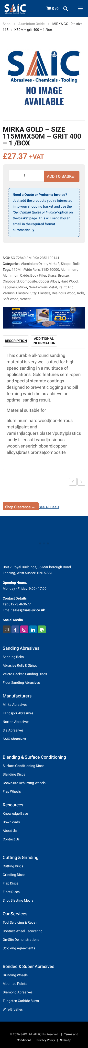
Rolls (80, 293)
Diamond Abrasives (18, 992)
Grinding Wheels (15, 975)
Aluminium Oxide (31, 23)
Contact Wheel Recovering (23, 931)
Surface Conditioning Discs (23, 765)
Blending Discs (14, 774)
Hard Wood (69, 281)
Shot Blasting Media (18, 900)
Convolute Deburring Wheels (24, 783)
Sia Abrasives (13, 730)
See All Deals (49, 507)
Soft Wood (11, 299)
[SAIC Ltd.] (21, 9)
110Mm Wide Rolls (26, 269)
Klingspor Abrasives (18, 713)
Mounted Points (15, 983)
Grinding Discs (14, 874)
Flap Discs (10, 883)
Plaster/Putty (26, 293)
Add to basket (61, 176)
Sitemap (65, 1040)
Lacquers (10, 287)
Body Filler (38, 275)
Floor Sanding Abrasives (21, 682)
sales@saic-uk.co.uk (29, 610)
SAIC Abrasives (14, 739)
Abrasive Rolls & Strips (20, 665)
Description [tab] (16, 340)
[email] (7, 629)
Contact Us (11, 839)
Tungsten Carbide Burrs (21, 1000)
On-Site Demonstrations (21, 939)
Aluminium (69, 269)
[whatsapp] (42, 629)
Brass (52, 275)
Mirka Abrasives (15, 704)
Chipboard (11, 281)
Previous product (73, 482)
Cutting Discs (13, 866)
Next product (81, 482)
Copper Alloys (48, 281)
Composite (28, 281)
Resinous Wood (64, 293)
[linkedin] (33, 629)
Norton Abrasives (16, 721)
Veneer (25, 299)
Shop (7, 23)
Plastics (44, 293)
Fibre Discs (11, 892)
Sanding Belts (13, 656)
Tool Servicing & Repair (20, 922)
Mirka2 (54, 263)
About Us (10, 830)
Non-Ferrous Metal (43, 287)
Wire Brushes (13, 1009)
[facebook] (15, 629)
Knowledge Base (15, 813)
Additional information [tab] (44, 341)
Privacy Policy (45, 1040)
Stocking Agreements (19, 948)
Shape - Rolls (70, 263)
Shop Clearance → (20, 507)
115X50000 (50, 269)
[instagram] (24, 629)
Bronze (63, 275)
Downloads (11, 822)
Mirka (22, 287)
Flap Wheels (12, 791)
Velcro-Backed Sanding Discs (25, 674)
